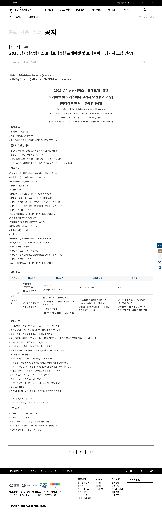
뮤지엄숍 (131, 3)
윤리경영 (115, 483)
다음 (89, 452)
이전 (72, 452)
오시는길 (54, 471)
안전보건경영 (117, 489)
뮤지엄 (111, 10)
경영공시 (81, 486)
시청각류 (100, 489)
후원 (126, 10)
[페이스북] (136, 471)
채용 (25, 32)
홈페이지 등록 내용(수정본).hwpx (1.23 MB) (31, 75)
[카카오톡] (151, 471)
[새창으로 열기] (14, 485)
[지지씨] (125, 471)
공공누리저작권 (85, 498)
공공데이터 (83, 495)
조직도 (43, 471)
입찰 (37, 32)
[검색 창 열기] (145, 10)
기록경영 (115, 495)
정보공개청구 (83, 483)
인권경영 (115, 486)
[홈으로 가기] (10, 17)
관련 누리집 (135, 480)
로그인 (150, 3)
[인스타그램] (141, 471)
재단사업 (96, 10)
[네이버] (130, 471)
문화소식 (80, 10)
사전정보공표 (83, 489)
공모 (13, 32)
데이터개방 (82, 492)
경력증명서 (67, 471)
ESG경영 (115, 492)
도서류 (99, 483)
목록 (81, 452)
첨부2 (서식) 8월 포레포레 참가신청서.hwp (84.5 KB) (44, 79)
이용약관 (32, 471)
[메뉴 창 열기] (151, 10)
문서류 (99, 486)
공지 (51, 33)
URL (151, 17)
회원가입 (141, 3)
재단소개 (48, 10)
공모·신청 (65, 10)
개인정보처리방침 (16, 471)
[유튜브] (146, 471)
